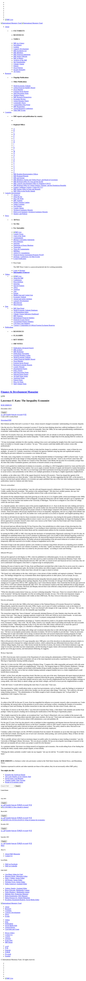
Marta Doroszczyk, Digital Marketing (17, 898)
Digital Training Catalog (21, 202)
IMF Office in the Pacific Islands (24, 191)
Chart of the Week (19, 236)
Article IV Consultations (21, 253)
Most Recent (17, 303)
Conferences (17, 280)
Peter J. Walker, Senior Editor (15, 878)
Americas (16, 289)
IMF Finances (18, 316)
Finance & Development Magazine (19, 391)
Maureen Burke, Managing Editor (16, 876)
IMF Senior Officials (20, 56)
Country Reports (18, 367)
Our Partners (17, 206)
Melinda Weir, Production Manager (16, 894)
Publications (9, 327)
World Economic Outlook (22, 86)
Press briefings (18, 282)
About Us (16, 195)
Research (8, 73)
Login (15, 270)
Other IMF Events (19, 110)
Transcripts (17, 247)
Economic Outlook (19, 297)
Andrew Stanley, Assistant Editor (16, 888)
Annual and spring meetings (22, 299)
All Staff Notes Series (20, 376)
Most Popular (17, 304)
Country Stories (18, 208)
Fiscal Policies (18, 68)
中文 (25, 414)
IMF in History (18, 58)
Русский (8, 954)
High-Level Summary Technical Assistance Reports (30, 212)
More (2, 845)
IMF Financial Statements (21, 54)
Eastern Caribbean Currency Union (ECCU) (28, 187)
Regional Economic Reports (22, 365)
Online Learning (18, 204)
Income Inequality (19, 70)
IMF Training (17, 200)
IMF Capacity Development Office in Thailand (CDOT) (32, 183)
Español (7, 956)
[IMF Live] (9, 19)
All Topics (16, 71)
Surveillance (17, 45)
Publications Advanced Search (23, 348)
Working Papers (18, 95)
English (4, 412)
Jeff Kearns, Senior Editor (13, 880)
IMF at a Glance (18, 43)
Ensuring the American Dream (15, 775)
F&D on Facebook (11, 864)
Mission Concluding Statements (23, 240)
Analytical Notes (19, 378)
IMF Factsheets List (20, 51)
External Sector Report (21, 91)
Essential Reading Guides (21, 355)
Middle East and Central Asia (23, 295)
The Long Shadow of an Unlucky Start (18, 776)
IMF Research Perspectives (22, 97)
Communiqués (18, 238)
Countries (8, 112)
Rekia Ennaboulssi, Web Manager (16, 896)
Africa (15, 287)
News (7, 216)
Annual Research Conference (23, 108)
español (8, 414)
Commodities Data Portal (21, 105)
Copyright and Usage (12, 929)
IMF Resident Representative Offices (25, 174)
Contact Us (8, 856)
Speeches (16, 243)
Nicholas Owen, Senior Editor (15, 882)
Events (7, 916)
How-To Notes (18, 382)
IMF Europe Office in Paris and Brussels (26, 189)
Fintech (15, 66)
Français (8, 950)
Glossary (8, 938)
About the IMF (18, 278)
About (7, 27)
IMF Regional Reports (20, 176)
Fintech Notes (18, 380)
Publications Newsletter (21, 353)
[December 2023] (23, 820)
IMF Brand (8, 942)
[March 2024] (15, 807)
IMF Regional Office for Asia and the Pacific (28, 182)
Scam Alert (8, 940)
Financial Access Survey (21, 320)
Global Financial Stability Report (24, 88)
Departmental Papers (20, 369)
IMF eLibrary (17, 350)
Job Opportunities (19, 62)
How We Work (18, 199)
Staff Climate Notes (19, 384)
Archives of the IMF (20, 60)
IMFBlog (16, 251)
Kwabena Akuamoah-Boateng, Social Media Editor (22, 900)
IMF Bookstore (18, 352)
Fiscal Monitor (18, 89)
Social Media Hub (11, 925)
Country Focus (18, 234)
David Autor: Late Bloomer (14, 778)
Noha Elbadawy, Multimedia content (17, 892)
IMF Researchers (19, 106)
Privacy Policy (10, 933)
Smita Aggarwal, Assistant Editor (16, 884)
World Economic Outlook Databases (25, 310)
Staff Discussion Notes (21, 93)
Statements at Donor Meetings (23, 245)
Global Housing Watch (21, 101)
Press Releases (18, 241)
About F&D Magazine (12, 854)
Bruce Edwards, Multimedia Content (17, 890)
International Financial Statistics (23, 318)
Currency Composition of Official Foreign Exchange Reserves (34, 325)
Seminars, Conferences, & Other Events (26, 257)
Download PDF (6, 420)
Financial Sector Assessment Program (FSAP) (28, 255)
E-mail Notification (19, 258)
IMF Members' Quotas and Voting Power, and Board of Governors (35, 180)
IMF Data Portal (18, 308)
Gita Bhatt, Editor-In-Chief (14, 874)
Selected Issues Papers (20, 374)
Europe (15, 293)
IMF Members (18, 53)
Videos (7, 274)
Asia (14, 291)
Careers (7, 937)
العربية (3, 414)
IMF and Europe (18, 178)
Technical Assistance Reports (23, 210)
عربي (7, 946)
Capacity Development (21, 49)
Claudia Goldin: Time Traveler (15, 780)
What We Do (17, 197)
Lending (16, 47)
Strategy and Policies (20, 214)
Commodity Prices (19, 103)
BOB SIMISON (6, 405)
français (13, 414)
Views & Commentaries (21, 249)
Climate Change (18, 64)
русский (20, 414)
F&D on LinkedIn (11, 866)
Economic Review (19, 99)
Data (6, 306)
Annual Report (10, 927)
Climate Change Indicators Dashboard (26, 314)
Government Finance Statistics (23, 321)
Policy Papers (17, 370)
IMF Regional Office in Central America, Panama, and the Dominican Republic (39, 185)
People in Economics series (14, 782)
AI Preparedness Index (21, 312)
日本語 (19, 805)
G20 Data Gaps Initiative (21, 323)
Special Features (18, 286)
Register (22, 270)
